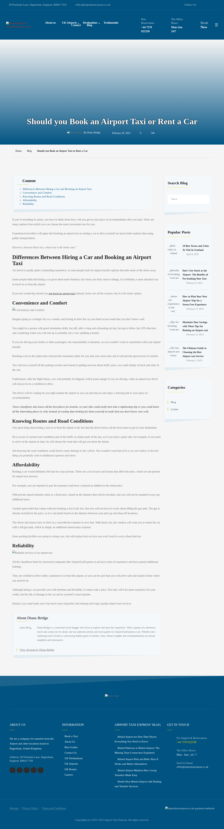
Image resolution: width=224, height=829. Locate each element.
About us (50, 22)
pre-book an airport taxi (62, 293)
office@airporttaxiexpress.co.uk (92, 4)
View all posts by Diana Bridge (37, 649)
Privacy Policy (30, 808)
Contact (76, 25)
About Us (70, 741)
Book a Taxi (71, 736)
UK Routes (71, 769)
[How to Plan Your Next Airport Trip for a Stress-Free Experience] (174, 301)
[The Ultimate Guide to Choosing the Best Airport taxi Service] (174, 352)
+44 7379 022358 (146, 29)
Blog (89, 25)
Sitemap (14, 808)
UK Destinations (74, 758)
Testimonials (111, 22)
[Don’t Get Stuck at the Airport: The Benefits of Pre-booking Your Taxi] (174, 275)
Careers (69, 774)
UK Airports (71, 763)
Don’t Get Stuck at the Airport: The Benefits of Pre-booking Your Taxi (195, 274)
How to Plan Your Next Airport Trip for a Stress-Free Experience (195, 300)
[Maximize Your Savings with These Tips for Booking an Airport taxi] (174, 326)
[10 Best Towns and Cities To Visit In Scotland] (174, 250)
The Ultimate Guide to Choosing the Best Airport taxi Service (194, 352)
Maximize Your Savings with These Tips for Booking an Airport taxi (195, 326)
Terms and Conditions (54, 808)
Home (18, 151)
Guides (174, 409)
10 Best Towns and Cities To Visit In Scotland (196, 248)
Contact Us (71, 752)
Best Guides (71, 747)
